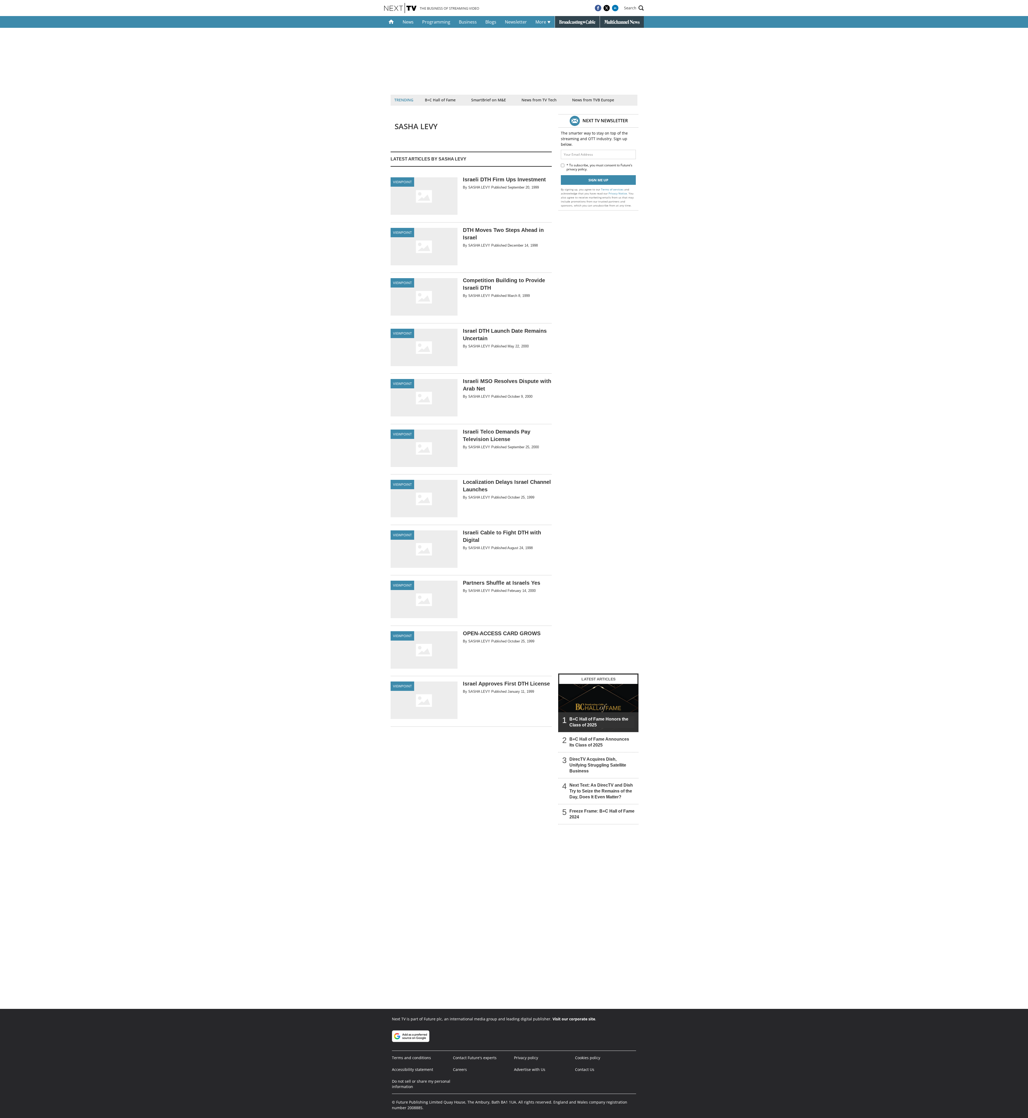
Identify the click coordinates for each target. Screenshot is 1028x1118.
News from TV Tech (539, 99)
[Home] (391, 22)
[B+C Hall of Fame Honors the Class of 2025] (598, 708)
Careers (460, 1069)
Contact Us (584, 1069)
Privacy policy (526, 1057)
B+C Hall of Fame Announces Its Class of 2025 (599, 742)
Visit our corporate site (574, 1018)
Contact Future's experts (475, 1057)
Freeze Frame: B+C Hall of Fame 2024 (601, 814)
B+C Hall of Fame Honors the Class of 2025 (598, 722)
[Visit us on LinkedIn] (615, 8)
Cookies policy (587, 1057)
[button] (634, 8)
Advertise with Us (529, 1069)
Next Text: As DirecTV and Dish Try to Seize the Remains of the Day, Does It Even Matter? (601, 791)
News (408, 22)
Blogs (490, 22)
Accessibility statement (412, 1069)
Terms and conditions (411, 1057)
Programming (436, 22)
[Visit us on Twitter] (606, 8)
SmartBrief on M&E (488, 99)
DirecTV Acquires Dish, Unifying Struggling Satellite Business (597, 765)
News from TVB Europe (593, 99)
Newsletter (516, 22)
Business (468, 22)
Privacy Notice (618, 193)
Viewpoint (402, 181)
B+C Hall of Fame (440, 99)
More (541, 22)
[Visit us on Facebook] (598, 8)
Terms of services (612, 189)
